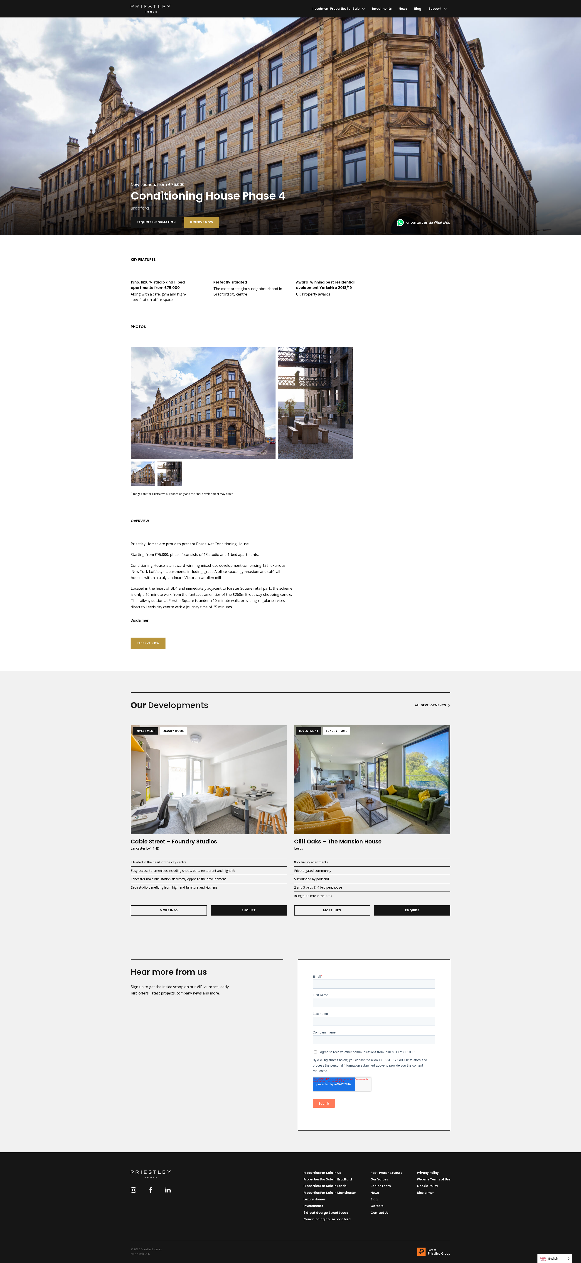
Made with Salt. (140, 1254)
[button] (156, 222)
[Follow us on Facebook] (150, 1190)
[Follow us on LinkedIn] (168, 1190)
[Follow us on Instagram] (133, 1190)
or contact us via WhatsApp (428, 222)
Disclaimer (140, 620)
